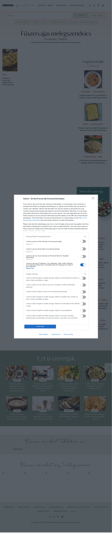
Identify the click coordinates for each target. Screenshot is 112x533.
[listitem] (56, 236)
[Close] (94, 199)
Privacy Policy (68, 334)
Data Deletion (43, 334)
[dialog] (56, 266)
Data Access (56, 334)
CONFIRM (40, 326)
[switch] (83, 241)
